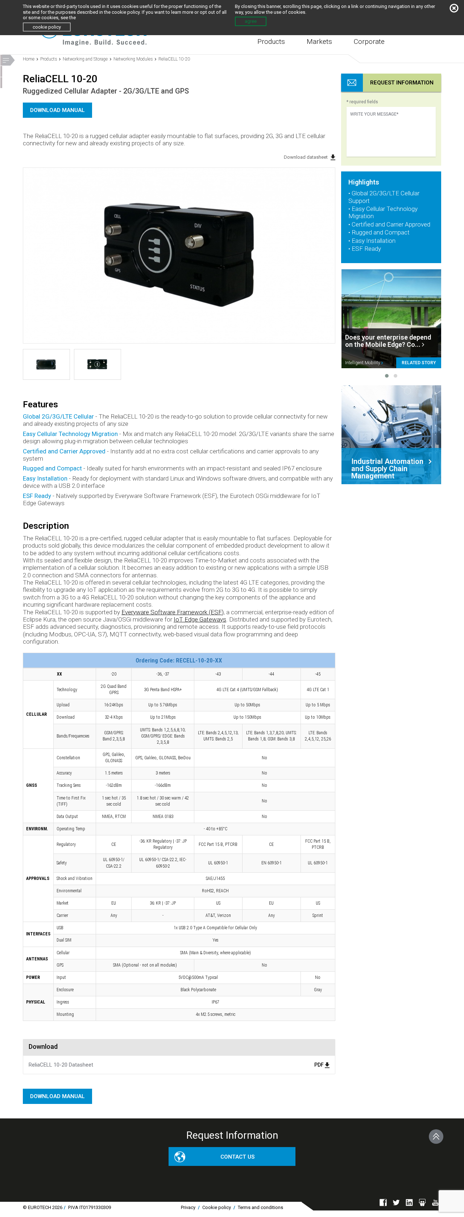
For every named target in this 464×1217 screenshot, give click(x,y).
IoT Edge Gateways (200, 619)
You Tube (435, 1202)
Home (28, 59)
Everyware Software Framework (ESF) (172, 612)
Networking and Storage (85, 59)
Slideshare (422, 1202)
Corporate (369, 41)
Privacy (188, 1207)
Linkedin (409, 1202)
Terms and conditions (260, 1207)
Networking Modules (133, 59)
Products (271, 41)
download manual (57, 110)
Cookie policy (216, 1207)
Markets (319, 41)
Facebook (383, 1202)
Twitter (396, 1202)
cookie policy (47, 27)
